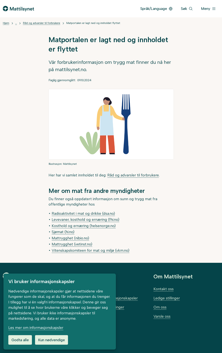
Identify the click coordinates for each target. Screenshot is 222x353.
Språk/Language (153, 8)
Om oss (159, 307)
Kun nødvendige (51, 340)
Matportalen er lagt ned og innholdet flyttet (93, 23)
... (16, 23)
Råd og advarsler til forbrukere (41, 23)
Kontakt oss (163, 289)
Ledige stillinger (166, 298)
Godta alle (20, 340)
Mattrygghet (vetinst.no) (72, 244)
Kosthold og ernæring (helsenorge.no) (84, 226)
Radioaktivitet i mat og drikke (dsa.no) (83, 213)
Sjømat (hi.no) (63, 232)
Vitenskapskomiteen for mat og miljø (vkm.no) (90, 250)
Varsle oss (161, 316)
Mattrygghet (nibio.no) (70, 238)
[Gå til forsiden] (18, 8)
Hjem (6, 23)
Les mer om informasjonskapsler (35, 327)
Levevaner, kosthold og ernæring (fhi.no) (85, 219)
